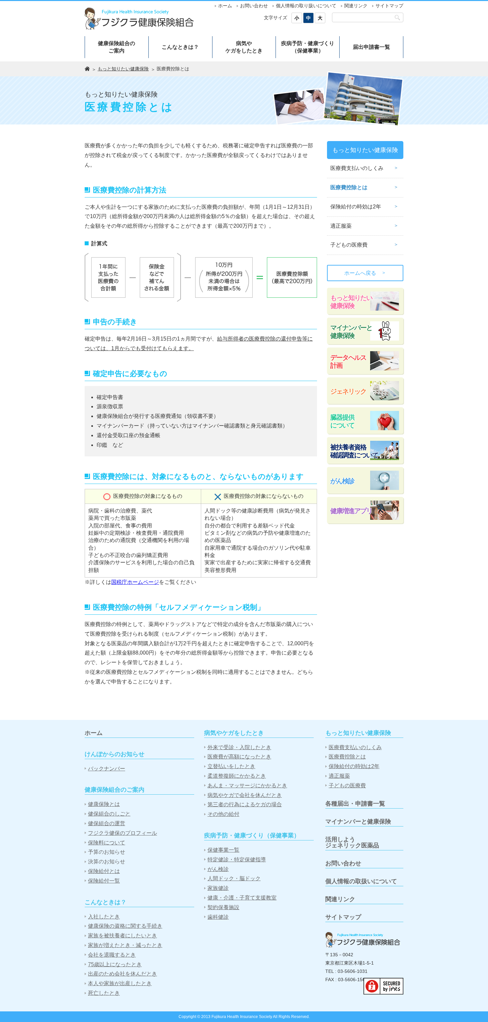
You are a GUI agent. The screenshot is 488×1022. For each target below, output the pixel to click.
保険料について (106, 842)
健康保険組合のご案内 (116, 46)
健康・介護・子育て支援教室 (242, 898)
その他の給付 (223, 814)
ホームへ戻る (365, 273)
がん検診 (342, 481)
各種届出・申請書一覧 (355, 803)
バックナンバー (106, 768)
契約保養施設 (223, 907)
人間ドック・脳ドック (234, 878)
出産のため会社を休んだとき (122, 974)
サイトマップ (389, 5)
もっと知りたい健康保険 (123, 68)
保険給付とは (104, 871)
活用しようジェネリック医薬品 (352, 842)
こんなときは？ (180, 47)
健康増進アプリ (351, 510)
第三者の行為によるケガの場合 (244, 804)
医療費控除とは (348, 187)
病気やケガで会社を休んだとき (244, 795)
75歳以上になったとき (115, 964)
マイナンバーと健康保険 (351, 331)
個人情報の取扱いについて (361, 881)
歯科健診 (218, 917)
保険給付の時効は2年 (355, 206)
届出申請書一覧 (371, 47)
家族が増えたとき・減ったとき (125, 945)
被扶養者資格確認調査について (354, 451)
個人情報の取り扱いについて (306, 5)
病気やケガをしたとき (244, 46)
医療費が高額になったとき (239, 756)
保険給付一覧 (104, 881)
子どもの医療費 (348, 245)
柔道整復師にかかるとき (236, 776)
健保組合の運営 (106, 823)
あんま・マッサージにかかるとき (247, 785)
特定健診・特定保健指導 (236, 859)
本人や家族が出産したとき (120, 983)
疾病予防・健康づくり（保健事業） (307, 46)
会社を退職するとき (112, 955)
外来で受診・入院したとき (239, 747)
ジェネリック (348, 391)
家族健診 (218, 888)
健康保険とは (104, 804)
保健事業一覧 (223, 850)
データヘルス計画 (348, 361)
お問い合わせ (254, 5)
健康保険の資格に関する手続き (125, 926)
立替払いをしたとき (231, 766)
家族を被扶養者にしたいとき (122, 935)
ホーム (225, 5)
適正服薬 (341, 226)
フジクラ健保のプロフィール (122, 833)
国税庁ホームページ (135, 582)
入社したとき (104, 916)
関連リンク (355, 5)
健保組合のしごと (109, 814)
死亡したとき (104, 993)
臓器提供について (342, 421)
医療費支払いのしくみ (356, 168)
